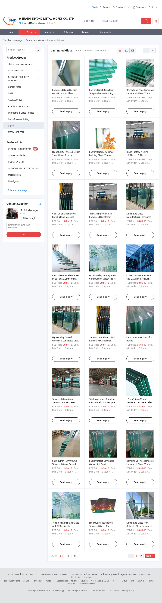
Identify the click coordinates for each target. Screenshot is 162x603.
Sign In (95, 7)
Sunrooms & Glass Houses (21, 112)
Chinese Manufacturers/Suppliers (53, 574)
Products (31, 32)
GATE (10, 93)
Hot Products (13, 574)
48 (75, 555)
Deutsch (84, 580)
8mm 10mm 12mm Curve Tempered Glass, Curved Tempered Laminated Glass (65, 464)
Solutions (68, 32)
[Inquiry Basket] (129, 7)
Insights (87, 577)
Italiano (74, 580)
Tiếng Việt (71, 583)
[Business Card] (39, 204)
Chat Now (28, 218)
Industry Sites (111, 574)
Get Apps (139, 7)
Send (23, 234)
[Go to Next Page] (152, 50)
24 (61, 556)
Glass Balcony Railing (18, 119)
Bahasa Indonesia (87, 583)
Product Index (145, 574)
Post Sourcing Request (156, 21)
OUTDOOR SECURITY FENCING (18, 78)
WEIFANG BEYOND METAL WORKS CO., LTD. (47, 18)
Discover (86, 32)
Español (25, 580)
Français (48, 580)
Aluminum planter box (19, 106)
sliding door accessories (19, 64)
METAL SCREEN (16, 132)
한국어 (115, 580)
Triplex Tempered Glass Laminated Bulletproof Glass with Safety (100, 217)
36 (68, 555)
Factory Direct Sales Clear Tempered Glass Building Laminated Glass (101, 93)
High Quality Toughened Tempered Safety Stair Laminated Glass (101, 526)
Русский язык (62, 580)
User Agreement (99, 590)
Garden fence (14, 86)
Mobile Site (76, 577)
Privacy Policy (128, 590)
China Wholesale (78, 574)
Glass (11, 125)
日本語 (124, 580)
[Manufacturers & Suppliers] (23, 6)
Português (37, 580)
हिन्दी (132, 580)
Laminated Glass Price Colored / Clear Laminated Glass (139, 526)
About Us (49, 32)
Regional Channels (128, 574)
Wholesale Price (95, 574)
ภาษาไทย (141, 580)
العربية (106, 580)
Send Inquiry (66, 111)
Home (11, 32)
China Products (28, 574)
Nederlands (96, 580)
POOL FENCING (16, 70)
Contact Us (105, 32)
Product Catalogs (18, 190)
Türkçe (151, 580)
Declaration (114, 590)
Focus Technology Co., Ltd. (60, 590)
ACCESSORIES (15, 99)
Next (148, 555)
